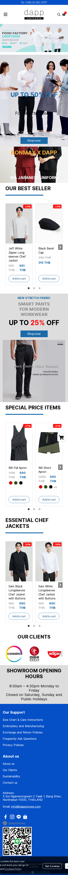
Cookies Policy (13, 868)
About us (9, 763)
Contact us (10, 782)
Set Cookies (52, 866)
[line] (19, 817)
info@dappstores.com (26, 806)
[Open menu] (5, 14)
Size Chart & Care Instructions (23, 720)
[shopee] (25, 817)
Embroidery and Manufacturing (23, 726)
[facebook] (6, 817)
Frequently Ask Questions (20, 738)
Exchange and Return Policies (23, 732)
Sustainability (11, 776)
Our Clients (10, 770)
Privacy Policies (13, 745)
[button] (58, 14)
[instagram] (12, 817)
